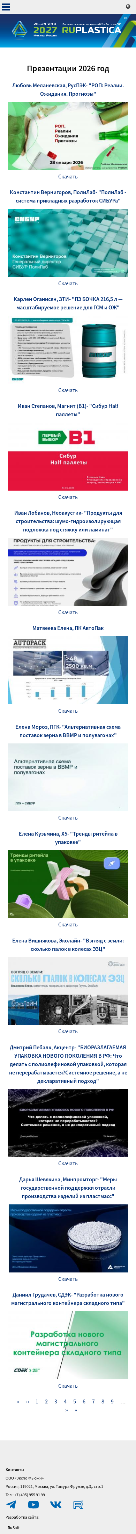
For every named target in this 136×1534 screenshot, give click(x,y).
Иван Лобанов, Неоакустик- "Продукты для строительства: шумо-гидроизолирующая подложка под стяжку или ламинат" (68, 521)
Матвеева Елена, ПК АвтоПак (68, 627)
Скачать (68, 176)
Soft (14, 1527)
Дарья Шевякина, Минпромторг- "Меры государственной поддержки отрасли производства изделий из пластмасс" (68, 1187)
